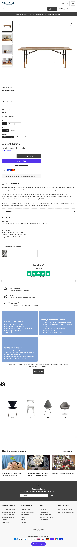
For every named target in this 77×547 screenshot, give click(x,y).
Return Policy (38, 371)
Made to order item (8, 150)
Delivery (23, 517)
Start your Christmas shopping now (63, 473)
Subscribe (52, 495)
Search (54, 9)
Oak (5, 124)
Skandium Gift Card (8, 515)
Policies (23, 522)
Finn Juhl (11, 254)
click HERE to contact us (66, 512)
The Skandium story (45, 515)
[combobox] (30, 9)
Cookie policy (43, 520)
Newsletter (5, 522)
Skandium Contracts (8, 512)
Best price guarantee (27, 512)
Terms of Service (26, 510)
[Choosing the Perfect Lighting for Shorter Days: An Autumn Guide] (38, 462)
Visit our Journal (67, 451)
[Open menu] (73, 3)
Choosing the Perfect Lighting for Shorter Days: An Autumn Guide (37, 474)
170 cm (13, 130)
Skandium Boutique (8, 517)
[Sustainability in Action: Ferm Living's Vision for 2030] (13, 462)
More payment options (21, 165)
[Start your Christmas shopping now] (63, 462)
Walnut (11, 124)
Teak (18, 124)
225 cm (21, 130)
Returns (23, 520)
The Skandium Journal (9, 510)
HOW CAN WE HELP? (65, 510)
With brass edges (8, 137)
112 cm (6, 130)
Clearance (5, 520)
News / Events (44, 512)
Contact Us (42, 510)
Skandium (35, 536)
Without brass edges (22, 137)
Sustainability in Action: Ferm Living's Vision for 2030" (11, 474)
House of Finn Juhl (7, 87)
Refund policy (25, 515)
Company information (46, 517)
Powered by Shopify (44, 536)
